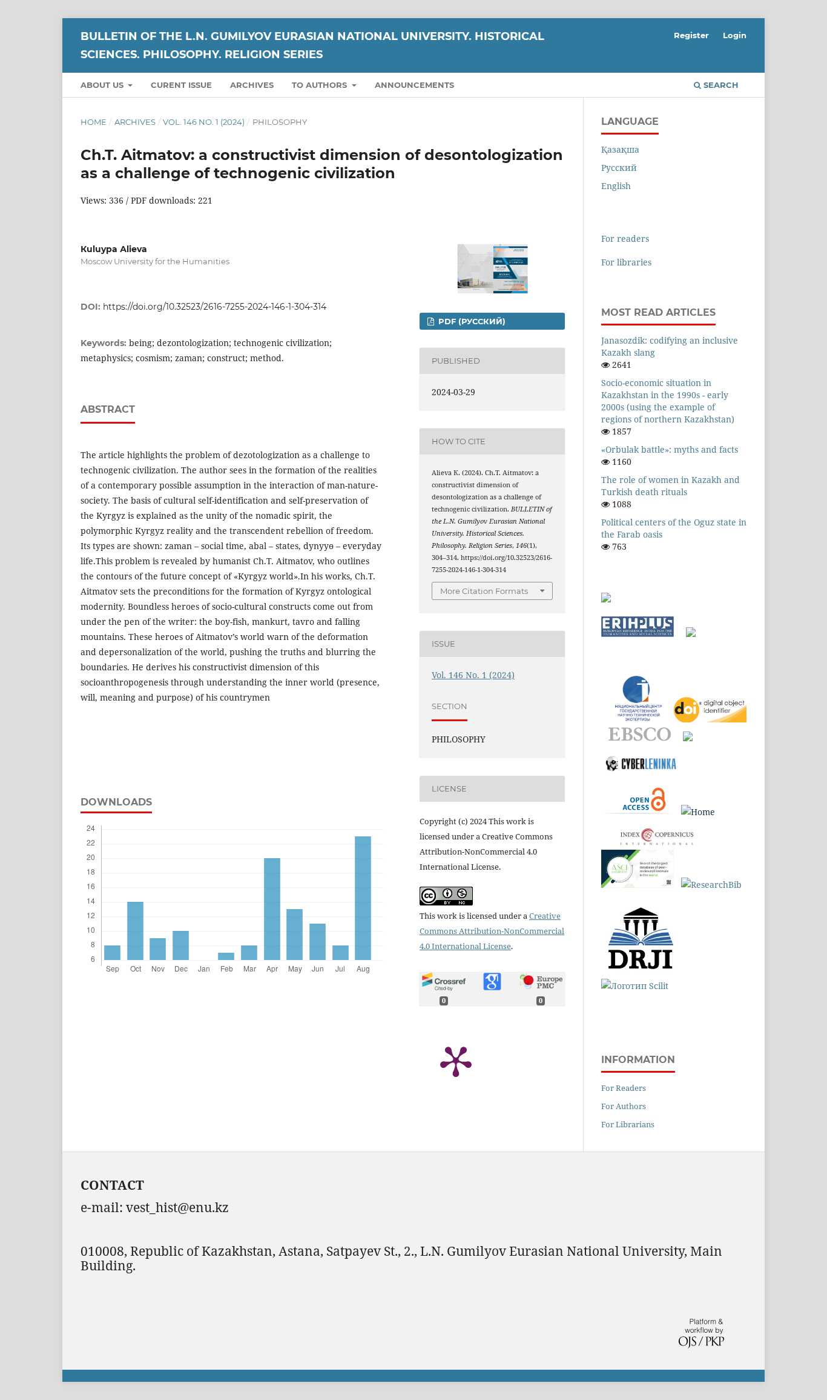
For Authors (623, 1106)
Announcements (414, 85)
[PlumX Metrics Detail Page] (456, 1060)
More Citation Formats (484, 591)
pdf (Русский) (471, 321)
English (616, 186)
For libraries (626, 262)
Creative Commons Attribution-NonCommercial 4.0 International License (492, 931)
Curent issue (181, 85)
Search (720, 85)
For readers (625, 238)
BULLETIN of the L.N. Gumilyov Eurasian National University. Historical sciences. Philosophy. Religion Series (312, 45)
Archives (252, 85)
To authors (320, 85)
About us (103, 85)
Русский (619, 167)
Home (94, 122)
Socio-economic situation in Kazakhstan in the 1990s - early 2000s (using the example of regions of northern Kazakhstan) (667, 401)
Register (691, 35)
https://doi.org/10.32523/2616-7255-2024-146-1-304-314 (214, 306)
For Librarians (627, 1124)
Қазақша (620, 149)
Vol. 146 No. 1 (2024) (204, 122)
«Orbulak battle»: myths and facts (669, 449)
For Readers (623, 1087)
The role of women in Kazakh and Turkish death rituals (670, 486)
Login (734, 35)
